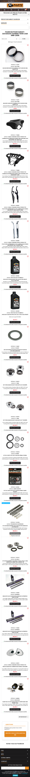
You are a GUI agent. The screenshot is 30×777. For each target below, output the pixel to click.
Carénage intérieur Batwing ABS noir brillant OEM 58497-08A (15, 174)
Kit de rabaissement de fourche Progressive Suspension (15, 526)
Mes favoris (18, 1)
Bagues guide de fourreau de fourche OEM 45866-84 (15, 104)
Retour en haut (23, 717)
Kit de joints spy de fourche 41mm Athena (15, 455)
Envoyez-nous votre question (15, 733)
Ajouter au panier (15, 75)
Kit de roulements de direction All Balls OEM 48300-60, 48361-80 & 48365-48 (15, 561)
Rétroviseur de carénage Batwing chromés (15, 666)
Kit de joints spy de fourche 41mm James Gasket (15, 491)
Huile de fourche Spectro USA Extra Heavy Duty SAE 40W (15, 280)
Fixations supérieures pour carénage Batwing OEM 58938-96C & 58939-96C (15, 244)
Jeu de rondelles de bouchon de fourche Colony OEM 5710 (15, 350)
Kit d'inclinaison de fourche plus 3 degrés (15, 385)
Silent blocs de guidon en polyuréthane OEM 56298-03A (15, 702)
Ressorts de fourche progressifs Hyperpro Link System (15, 596)
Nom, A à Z (9, 39)
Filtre (23, 38)
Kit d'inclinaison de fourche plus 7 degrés (15, 420)
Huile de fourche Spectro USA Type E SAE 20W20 (15, 314)
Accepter (15, 775)
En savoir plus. (25, 773)
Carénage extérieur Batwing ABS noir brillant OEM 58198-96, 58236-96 (15, 139)
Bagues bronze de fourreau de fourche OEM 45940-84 (15, 68)
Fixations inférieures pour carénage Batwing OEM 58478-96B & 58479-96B (15, 209)
